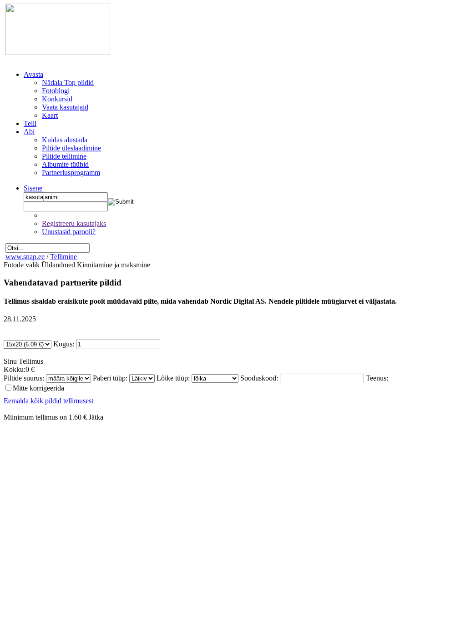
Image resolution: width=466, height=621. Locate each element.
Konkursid (57, 99)
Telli (30, 123)
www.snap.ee (25, 256)
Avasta (33, 74)
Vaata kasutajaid (65, 107)
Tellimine (63, 256)
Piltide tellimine (64, 156)
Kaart (50, 115)
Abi (29, 131)
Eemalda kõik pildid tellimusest (48, 401)
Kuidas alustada (64, 140)
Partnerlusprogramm (71, 172)
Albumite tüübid (65, 164)
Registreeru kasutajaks (74, 223)
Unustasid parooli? (69, 231)
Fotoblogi (56, 91)
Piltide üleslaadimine (71, 148)
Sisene (33, 188)
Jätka (96, 417)
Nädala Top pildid (68, 82)
